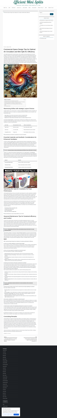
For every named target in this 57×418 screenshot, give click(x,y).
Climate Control (5, 406)
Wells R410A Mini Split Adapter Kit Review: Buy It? (46, 29)
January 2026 (5, 362)
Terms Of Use (50, 7)
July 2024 (4, 389)
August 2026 (5, 350)
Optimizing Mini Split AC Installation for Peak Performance (13, 102)
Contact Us (19, 7)
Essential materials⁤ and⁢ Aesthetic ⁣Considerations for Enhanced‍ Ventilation (15, 101)
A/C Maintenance (5, 402)
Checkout (14, 7)
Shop (46, 7)
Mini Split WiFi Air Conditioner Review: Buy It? (46, 20)
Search (41, 12)
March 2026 (4, 359)
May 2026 (4, 355)
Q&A (5, 104)
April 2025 (4, 373)
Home (30, 7)
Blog (3, 404)
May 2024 (4, 393)
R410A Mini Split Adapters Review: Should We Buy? (46, 32)
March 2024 (4, 396)
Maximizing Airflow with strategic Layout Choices (11, 100)
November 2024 (5, 382)
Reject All (10, 414)
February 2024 (5, 398)
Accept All (16, 414)
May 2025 (4, 371)
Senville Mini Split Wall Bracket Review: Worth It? (45, 23)
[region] (11, 412)
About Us (5, 7)
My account (34, 7)
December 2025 (5, 364)
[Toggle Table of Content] (24, 99)
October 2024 (5, 384)
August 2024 (5, 387)
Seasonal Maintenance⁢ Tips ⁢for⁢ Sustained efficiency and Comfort (13, 103)
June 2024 (4, 391)
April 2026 (4, 357)
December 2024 (5, 380)
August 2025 (5, 366)
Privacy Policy (41, 7)
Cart (9, 7)
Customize (5, 414)
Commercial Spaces (7, 333)
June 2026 (4, 353)
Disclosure (25, 7)
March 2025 (4, 375)
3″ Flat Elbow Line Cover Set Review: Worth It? (46, 26)
